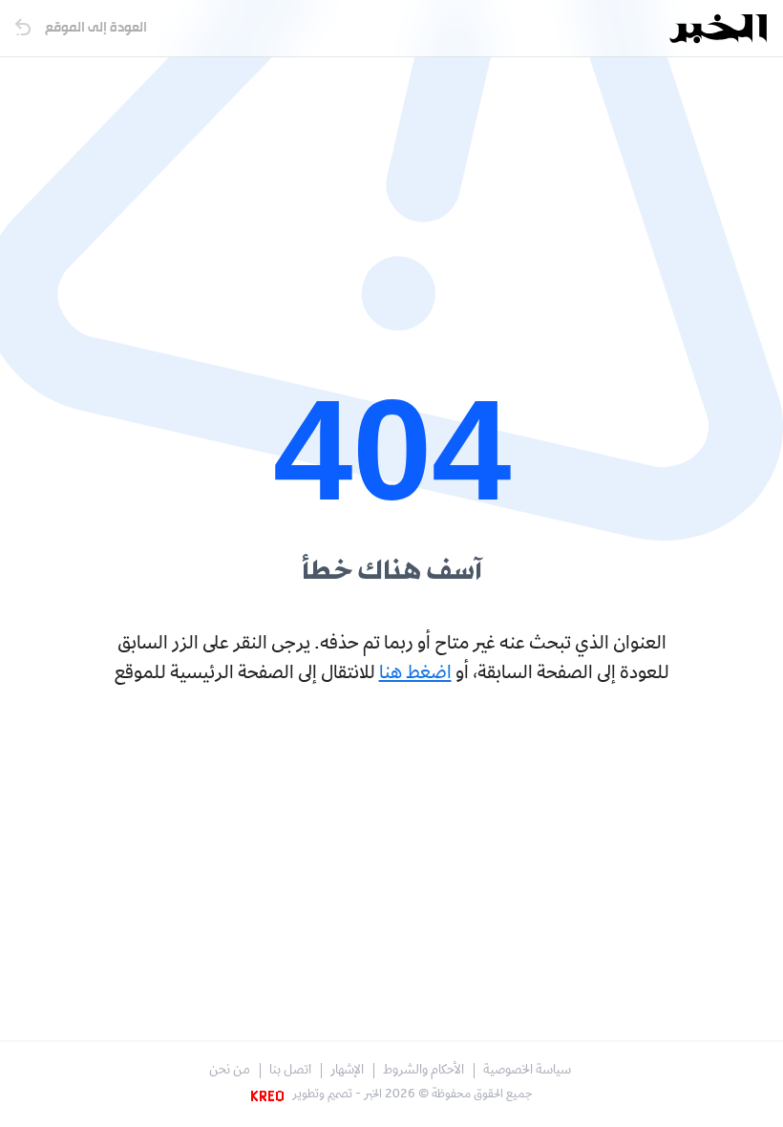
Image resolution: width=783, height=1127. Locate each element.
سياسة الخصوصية (527, 1071)
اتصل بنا (290, 1071)
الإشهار (347, 1071)
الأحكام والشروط (423, 1071)
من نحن (229, 1071)
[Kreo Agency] (270, 1095)
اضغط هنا (415, 674)
